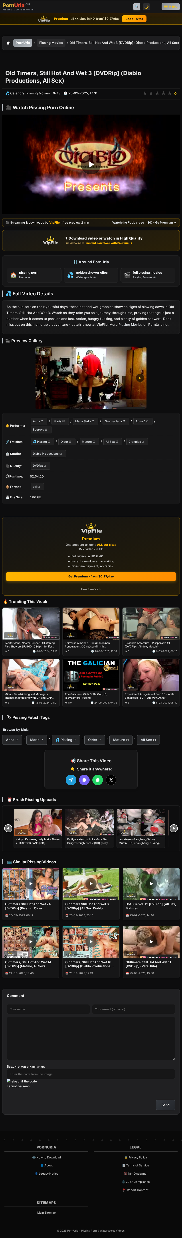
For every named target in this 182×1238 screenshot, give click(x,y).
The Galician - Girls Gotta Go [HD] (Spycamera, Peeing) (86, 696)
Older (64, 441)
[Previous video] (8, 828)
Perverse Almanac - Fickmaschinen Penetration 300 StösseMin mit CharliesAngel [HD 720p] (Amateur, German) (87, 644)
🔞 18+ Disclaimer (136, 1173)
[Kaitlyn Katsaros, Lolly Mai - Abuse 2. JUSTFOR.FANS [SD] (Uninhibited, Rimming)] (38, 822)
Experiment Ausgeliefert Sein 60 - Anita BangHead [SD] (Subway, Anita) (149, 696)
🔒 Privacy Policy (135, 1157)
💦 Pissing (40, 441)
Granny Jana (113, 421)
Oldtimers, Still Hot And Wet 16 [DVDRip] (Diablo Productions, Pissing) (88, 964)
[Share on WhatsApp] (97, 780)
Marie (57, 421)
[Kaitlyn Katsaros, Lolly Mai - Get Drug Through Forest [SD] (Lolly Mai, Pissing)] (89, 822)
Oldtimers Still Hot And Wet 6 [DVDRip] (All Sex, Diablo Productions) (87, 906)
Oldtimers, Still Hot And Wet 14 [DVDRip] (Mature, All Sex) (28, 964)
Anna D (140, 421)
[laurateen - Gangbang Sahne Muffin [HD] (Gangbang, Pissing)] (141, 822)
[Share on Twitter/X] (111, 780)
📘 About (46, 1165)
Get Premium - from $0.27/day (91, 576)
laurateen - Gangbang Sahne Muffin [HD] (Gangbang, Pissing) (139, 841)
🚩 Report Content (135, 1190)
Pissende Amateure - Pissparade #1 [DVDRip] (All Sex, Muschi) (147, 644)
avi (35, 486)
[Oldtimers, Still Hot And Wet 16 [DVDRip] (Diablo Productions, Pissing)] (91, 942)
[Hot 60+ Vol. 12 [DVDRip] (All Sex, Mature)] (151, 884)
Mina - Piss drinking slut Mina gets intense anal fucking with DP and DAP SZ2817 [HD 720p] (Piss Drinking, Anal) (30, 696)
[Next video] (174, 828)
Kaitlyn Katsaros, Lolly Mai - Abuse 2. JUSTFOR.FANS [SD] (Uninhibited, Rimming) (37, 843)
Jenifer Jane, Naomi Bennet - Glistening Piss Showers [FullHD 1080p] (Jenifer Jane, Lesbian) (30, 644)
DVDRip (38, 465)
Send (166, 1105)
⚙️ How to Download (46, 1157)
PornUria (23, 43)
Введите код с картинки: (26, 1066)
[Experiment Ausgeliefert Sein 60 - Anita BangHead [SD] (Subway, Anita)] (151, 675)
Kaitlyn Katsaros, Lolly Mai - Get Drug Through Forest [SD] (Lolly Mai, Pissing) (87, 843)
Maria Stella (83, 421)
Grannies (135, 441)
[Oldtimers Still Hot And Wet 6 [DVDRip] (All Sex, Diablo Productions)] (91, 884)
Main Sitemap (46, 1212)
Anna (36, 421)
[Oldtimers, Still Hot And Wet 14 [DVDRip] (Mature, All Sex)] (30, 942)
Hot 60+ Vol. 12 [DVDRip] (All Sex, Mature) (151, 906)
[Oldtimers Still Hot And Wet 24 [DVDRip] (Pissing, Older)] (30, 884)
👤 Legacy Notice (46, 1173)
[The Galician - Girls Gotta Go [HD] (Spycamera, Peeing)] (91, 675)
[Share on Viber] (84, 780)
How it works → (91, 589)
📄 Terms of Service (135, 1165)
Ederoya (38, 429)
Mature (87, 441)
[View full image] (91, 378)
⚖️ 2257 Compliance (136, 1181)
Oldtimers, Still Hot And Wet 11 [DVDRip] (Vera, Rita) (148, 964)
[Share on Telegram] (71, 780)
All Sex (110, 441)
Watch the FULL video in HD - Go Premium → (144, 222)
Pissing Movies (51, 43)
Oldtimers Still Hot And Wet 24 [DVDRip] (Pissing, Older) (28, 906)
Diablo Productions (46, 453)
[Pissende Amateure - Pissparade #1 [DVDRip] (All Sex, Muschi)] (151, 623)
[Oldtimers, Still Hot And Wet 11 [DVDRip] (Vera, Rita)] (151, 942)
